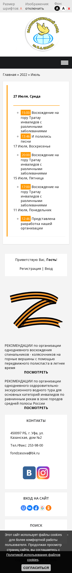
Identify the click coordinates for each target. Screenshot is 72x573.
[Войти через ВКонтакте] (29, 508)
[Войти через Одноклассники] (48, 508)
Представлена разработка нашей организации (38, 223)
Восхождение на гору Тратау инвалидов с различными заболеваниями (40, 121)
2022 (23, 74)
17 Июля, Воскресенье (31, 146)
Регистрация (30, 268)
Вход (49, 268)
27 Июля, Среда (26, 96)
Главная (9, 74)
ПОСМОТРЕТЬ (36, 372)
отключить (34, 8)
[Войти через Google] (42, 508)
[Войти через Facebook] (36, 508)
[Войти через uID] (23, 508)
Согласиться (36, 568)
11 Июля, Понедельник (32, 210)
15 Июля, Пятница (28, 178)
